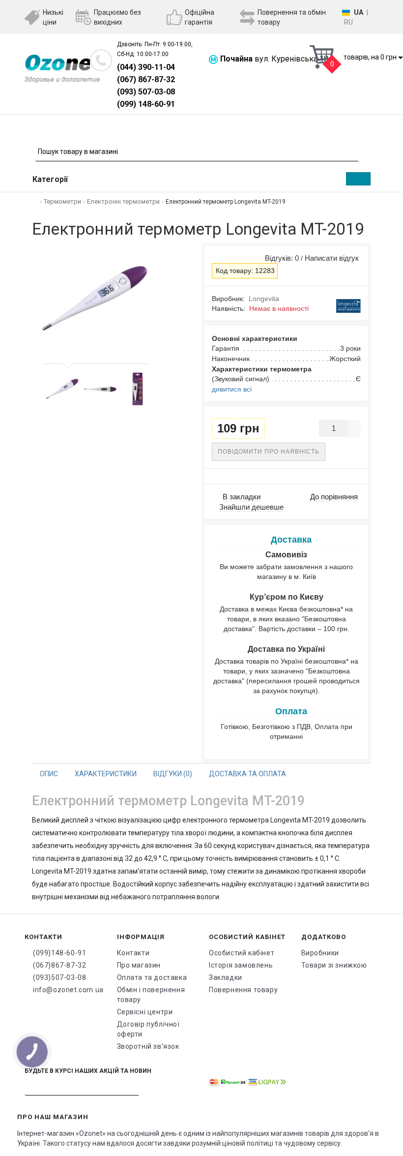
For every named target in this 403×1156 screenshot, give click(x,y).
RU (348, 22)
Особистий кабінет (241, 953)
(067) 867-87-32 (146, 79)
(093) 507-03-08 (146, 91)
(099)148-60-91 (59, 953)
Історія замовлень (241, 965)
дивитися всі (232, 389)
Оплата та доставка (152, 977)
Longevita (264, 299)
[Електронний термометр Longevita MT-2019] (62, 389)
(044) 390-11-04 (146, 67)
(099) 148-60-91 (146, 104)
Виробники (320, 953)
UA (358, 12)
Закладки (225, 977)
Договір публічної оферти (148, 1029)
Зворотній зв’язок (148, 1046)
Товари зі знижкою (334, 965)
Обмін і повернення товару (151, 995)
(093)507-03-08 (59, 977)
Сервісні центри (145, 1012)
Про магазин (139, 965)
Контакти (133, 953)
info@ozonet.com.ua (67, 990)
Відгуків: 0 (280, 258)
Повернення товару (243, 990)
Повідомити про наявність (268, 451)
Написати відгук (332, 258)
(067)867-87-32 (59, 965)
